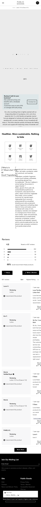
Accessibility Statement (27, 487)
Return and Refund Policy (10, 487)
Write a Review (32, 273)
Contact (4, 484)
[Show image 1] (16, 54)
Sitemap (23, 489)
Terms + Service (25, 484)
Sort (22, 279)
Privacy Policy (24, 482)
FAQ (3, 482)
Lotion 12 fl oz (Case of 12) (22, 7)
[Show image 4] (22, 54)
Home (14, 7)
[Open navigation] (3, 3)
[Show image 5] (24, 54)
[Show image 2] (18, 54)
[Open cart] (37, 2)
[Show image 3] (20, 54)
